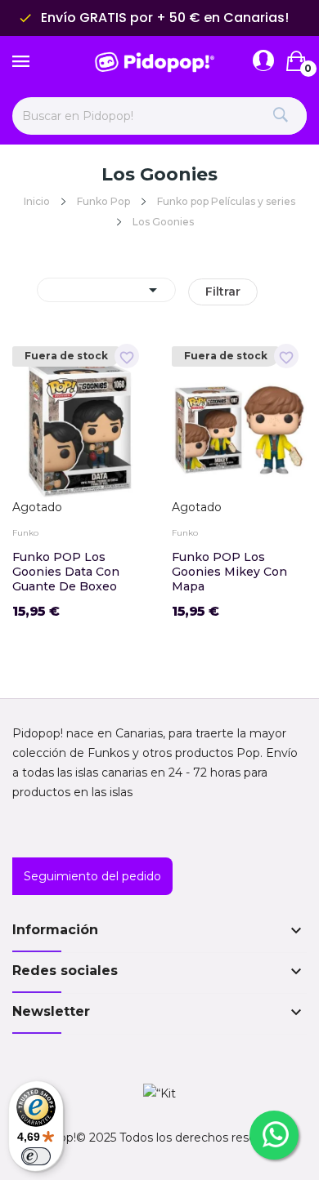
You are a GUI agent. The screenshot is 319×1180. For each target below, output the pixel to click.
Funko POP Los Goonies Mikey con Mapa (229, 572)
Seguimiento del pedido (92, 876)
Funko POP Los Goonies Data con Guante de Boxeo (65, 572)
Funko (25, 533)
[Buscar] (280, 116)
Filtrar (222, 291)
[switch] (36, 1156)
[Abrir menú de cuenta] (263, 61)
